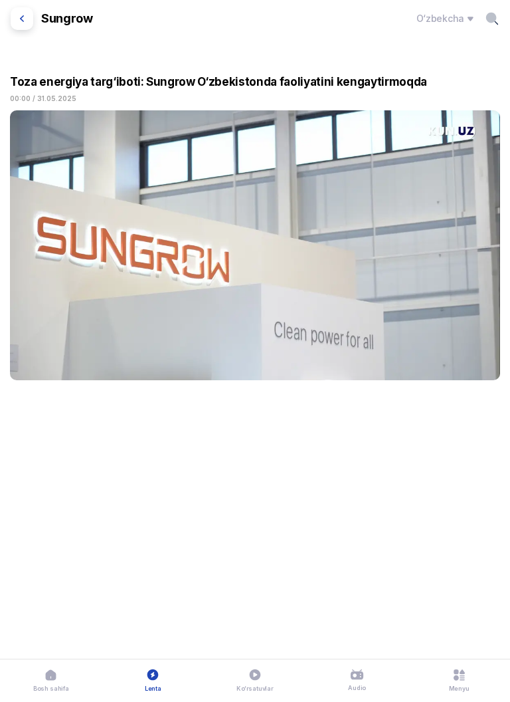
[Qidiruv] (492, 18)
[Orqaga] (22, 18)
